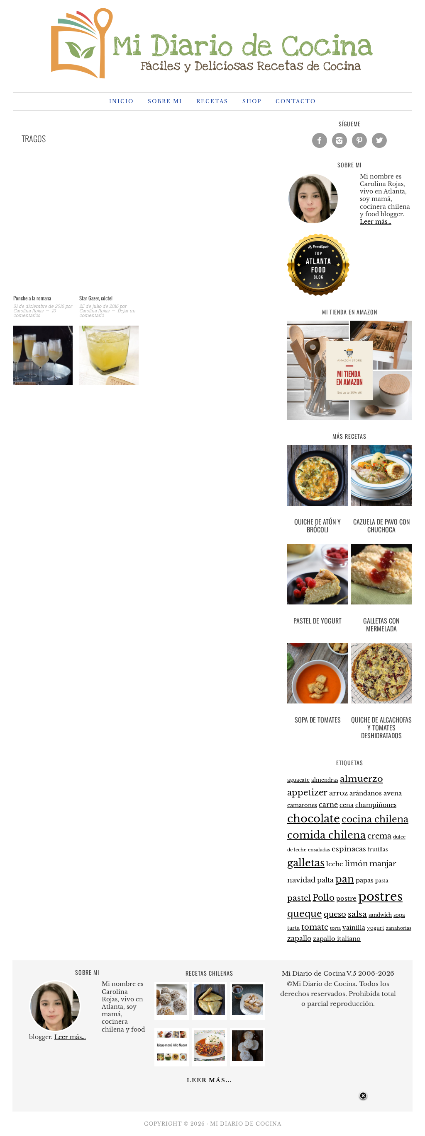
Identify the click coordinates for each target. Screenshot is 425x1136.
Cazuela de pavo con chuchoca (381, 525)
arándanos (365, 793)
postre (346, 898)
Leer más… (375, 221)
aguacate (298, 780)
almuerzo (361, 778)
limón (356, 863)
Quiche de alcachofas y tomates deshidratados (381, 727)
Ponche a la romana (32, 298)
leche (334, 864)
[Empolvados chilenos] (247, 1059)
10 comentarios (34, 312)
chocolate (313, 818)
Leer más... (209, 1080)
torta (335, 928)
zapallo (299, 939)
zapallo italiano (337, 939)
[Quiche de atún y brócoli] (317, 477)
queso (335, 914)
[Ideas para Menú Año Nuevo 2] (171, 1059)
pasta (381, 881)
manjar (382, 863)
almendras (324, 780)
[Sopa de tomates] (317, 675)
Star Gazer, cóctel (95, 298)
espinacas (349, 849)
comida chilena (326, 835)
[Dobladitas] (209, 1013)
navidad (301, 880)
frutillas (378, 849)
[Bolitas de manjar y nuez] (171, 1013)
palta (325, 880)
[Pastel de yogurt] (317, 576)
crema (379, 836)
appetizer (307, 793)
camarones (302, 805)
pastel (299, 898)
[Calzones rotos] (247, 1013)
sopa (399, 915)
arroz (338, 793)
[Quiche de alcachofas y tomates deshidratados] (381, 675)
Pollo (324, 898)
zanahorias (398, 928)
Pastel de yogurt (317, 621)
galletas (306, 862)
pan (344, 879)
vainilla (353, 927)
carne (328, 804)
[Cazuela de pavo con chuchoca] (381, 477)
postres (380, 896)
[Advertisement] (142, 230)
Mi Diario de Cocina (212, 42)
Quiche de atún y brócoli (317, 525)
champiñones (375, 805)
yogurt (375, 928)
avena (392, 793)
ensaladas (319, 850)
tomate (314, 927)
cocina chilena (375, 819)
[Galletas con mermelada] (381, 576)
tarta (293, 927)
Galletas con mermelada (381, 624)
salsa (357, 914)
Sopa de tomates (318, 720)
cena (347, 805)
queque (304, 913)
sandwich (380, 915)
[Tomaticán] (209, 1059)
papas (365, 880)
